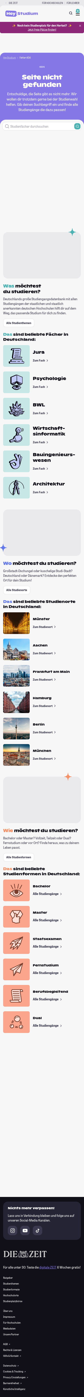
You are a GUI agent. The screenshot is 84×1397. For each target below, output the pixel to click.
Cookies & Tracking (13, 1371)
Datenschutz (10, 1365)
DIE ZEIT (13, 2)
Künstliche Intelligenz (14, 1389)
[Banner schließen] (80, 25)
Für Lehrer (73, 2)
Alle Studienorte (16, 590)
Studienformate (11, 1289)
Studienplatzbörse (12, 1301)
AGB (5, 1344)
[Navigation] (78, 14)
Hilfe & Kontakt (11, 1355)
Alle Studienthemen (18, 323)
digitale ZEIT (47, 1267)
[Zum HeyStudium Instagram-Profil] (12, 1230)
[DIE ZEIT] (6, 3)
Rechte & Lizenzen (12, 1350)
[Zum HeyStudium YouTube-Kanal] (25, 1230)
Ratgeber (8, 1277)
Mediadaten (9, 1328)
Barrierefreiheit (11, 1383)
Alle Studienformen (18, 857)
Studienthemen (11, 1283)
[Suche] (70, 13)
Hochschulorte (11, 1295)
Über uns (8, 1310)
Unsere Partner (11, 1334)
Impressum (9, 1316)
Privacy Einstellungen (14, 1377)
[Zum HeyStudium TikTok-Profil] (37, 1230)
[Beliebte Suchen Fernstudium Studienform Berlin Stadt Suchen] (42, 126)
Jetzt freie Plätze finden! (42, 29)
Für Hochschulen (52, 2)
